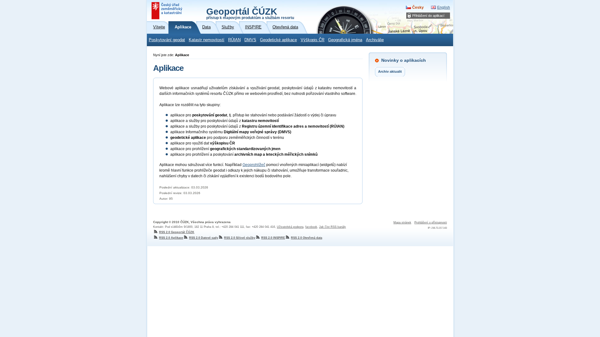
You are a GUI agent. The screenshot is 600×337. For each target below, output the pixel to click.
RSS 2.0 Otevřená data (306, 237)
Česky (418, 7)
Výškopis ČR (312, 40)
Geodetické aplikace (278, 40)
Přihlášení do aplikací (428, 15)
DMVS (250, 40)
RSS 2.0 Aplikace (171, 237)
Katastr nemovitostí (206, 40)
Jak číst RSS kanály (332, 226)
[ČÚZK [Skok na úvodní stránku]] (167, 11)
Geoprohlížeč (253, 165)
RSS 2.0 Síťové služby (239, 237)
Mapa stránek (402, 222)
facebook (311, 226)
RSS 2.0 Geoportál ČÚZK (176, 232)
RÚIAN (234, 40)
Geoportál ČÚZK (250, 13)
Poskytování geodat (167, 40)
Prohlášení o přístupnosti (430, 222)
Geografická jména (345, 40)
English (443, 7)
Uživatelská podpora (290, 226)
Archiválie (375, 40)
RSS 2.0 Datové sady (203, 237)
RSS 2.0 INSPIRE (273, 237)
